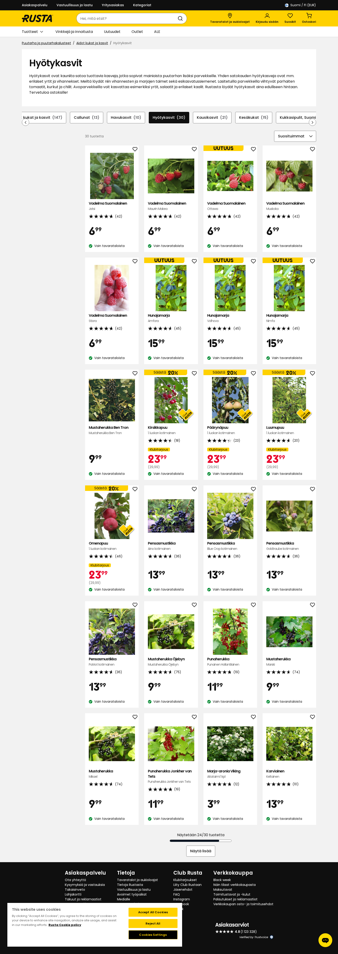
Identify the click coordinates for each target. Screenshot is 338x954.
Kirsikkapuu (161, 430)
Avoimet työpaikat (132, 894)
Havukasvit (126, 117)
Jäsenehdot (182, 889)
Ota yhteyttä (75, 880)
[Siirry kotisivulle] (37, 18)
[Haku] (181, 18)
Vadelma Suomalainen (108, 206)
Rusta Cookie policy (65, 925)
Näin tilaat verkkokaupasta (234, 884)
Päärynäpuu (221, 430)
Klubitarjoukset (185, 880)
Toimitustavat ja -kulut (231, 894)
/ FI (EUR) (303, 5)
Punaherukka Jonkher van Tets (170, 776)
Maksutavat (222, 889)
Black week (222, 880)
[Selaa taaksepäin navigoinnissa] (25, 122)
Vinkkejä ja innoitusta (74, 31)
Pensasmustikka (161, 546)
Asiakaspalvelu (34, 5)
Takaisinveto (75, 889)
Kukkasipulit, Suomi (301, 117)
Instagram (181, 899)
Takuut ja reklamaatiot (83, 899)
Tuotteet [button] (30, 31)
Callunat (86, 117)
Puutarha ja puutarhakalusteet (46, 43)
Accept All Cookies (153, 912)
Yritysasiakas (113, 5)
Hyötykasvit (169, 117)
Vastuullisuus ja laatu (75, 5)
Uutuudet (112, 31)
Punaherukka (223, 662)
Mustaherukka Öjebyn (166, 662)
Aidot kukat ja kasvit (92, 43)
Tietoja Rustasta (130, 884)
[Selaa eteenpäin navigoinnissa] (312, 122)
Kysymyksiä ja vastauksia (85, 884)
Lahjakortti (73, 894)
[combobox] (127, 18)
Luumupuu (280, 430)
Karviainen (275, 774)
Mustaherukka (278, 662)
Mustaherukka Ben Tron (108, 430)
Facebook (181, 904)
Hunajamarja (159, 318)
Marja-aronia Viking (223, 774)
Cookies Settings (153, 935)
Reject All (153, 923)
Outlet (137, 31)
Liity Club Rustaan (187, 884)
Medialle (123, 899)
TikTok (178, 909)
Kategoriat (142, 5)
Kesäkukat (253, 117)
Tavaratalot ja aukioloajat (137, 880)
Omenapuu (102, 546)
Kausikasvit (212, 117)
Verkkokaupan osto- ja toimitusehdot (243, 904)
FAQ (176, 894)
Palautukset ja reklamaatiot (235, 899)
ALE (157, 31)
